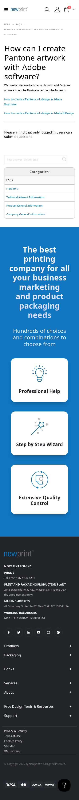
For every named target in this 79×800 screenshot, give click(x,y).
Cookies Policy (13, 741)
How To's (12, 188)
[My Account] (57, 9)
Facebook (9, 632)
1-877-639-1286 (25, 578)
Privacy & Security (15, 731)
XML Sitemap (12, 751)
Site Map (9, 746)
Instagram (48, 632)
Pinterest (58, 632)
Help (7, 24)
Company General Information (25, 214)
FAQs (19, 24)
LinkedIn (28, 632)
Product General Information (24, 206)
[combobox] (35, 159)
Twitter (19, 632)
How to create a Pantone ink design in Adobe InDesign (39, 113)
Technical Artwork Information (25, 197)
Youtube (38, 632)
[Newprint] (19, 9)
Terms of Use (12, 736)
